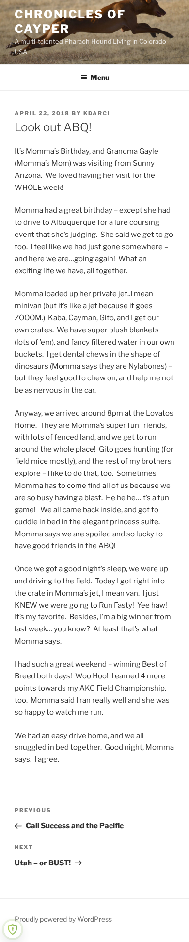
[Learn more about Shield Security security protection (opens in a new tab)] (12, 929)
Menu (100, 77)
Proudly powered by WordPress (63, 919)
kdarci (96, 113)
